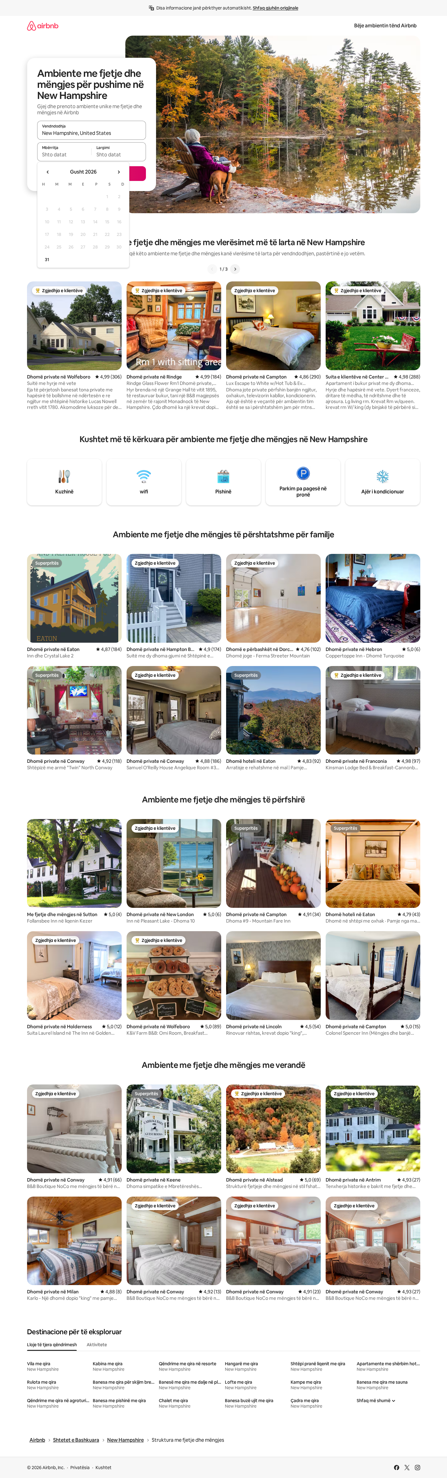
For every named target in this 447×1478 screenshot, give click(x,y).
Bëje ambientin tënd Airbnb (385, 25)
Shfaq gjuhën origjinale (275, 8)
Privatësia (80, 1467)
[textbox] (64, 154)
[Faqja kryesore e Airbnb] (42, 25)
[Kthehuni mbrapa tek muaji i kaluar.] (48, 172)
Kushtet (104, 1467)
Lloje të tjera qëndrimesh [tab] (52, 1344)
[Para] (235, 269)
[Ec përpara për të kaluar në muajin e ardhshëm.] (118, 172)
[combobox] (91, 133)
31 (47, 259)
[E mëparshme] (212, 269)
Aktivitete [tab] (97, 1344)
